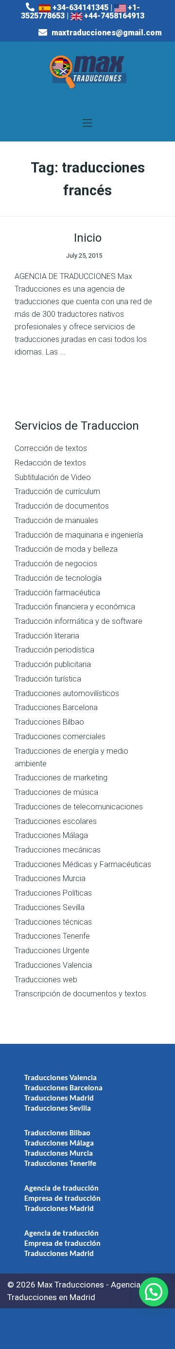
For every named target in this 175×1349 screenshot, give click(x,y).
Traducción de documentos (62, 506)
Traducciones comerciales (60, 736)
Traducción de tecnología (58, 578)
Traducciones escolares (56, 821)
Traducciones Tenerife (52, 936)
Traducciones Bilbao (49, 722)
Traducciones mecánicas (58, 849)
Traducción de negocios (56, 563)
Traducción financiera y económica (75, 606)
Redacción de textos (50, 462)
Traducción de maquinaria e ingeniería (79, 535)
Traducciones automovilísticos (67, 693)
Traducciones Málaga (51, 835)
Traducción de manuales (56, 520)
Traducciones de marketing (61, 777)
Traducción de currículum (57, 491)
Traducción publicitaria (53, 664)
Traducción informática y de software (78, 621)
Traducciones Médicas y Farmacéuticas (83, 864)
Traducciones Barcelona (56, 707)
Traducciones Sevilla (50, 907)
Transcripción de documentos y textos (80, 993)
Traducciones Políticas (53, 893)
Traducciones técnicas (53, 922)
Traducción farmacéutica (57, 592)
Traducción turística (48, 678)
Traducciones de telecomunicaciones (79, 806)
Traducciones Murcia (50, 878)
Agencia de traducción (61, 1189)
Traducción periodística (54, 649)
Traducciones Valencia (53, 965)
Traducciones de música (56, 792)
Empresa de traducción (62, 1199)
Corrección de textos (51, 448)
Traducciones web (46, 979)
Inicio (88, 238)
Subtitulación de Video (53, 477)
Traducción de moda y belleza (66, 549)
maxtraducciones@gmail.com (106, 32)
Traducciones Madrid (59, 1098)
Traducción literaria (47, 635)
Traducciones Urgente (52, 950)
